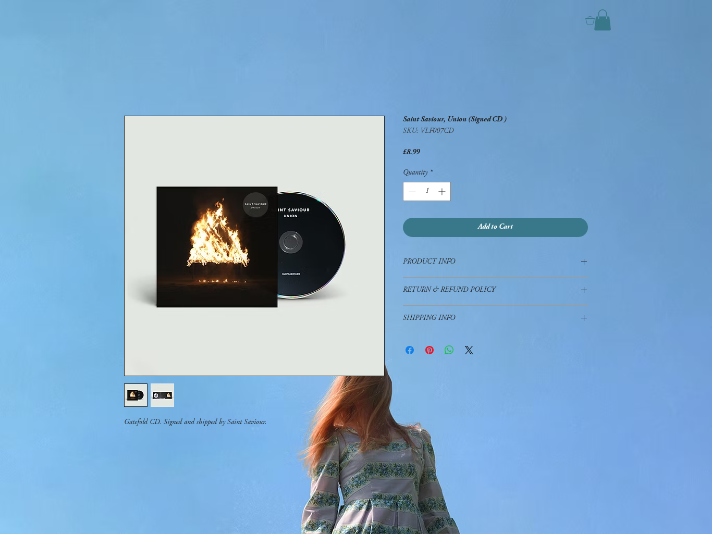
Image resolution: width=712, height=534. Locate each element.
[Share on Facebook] (409, 350)
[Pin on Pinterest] (429, 350)
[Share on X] (469, 350)
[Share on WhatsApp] (449, 350)
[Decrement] (411, 191)
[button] (602, 20)
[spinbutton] (427, 191)
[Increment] (442, 191)
